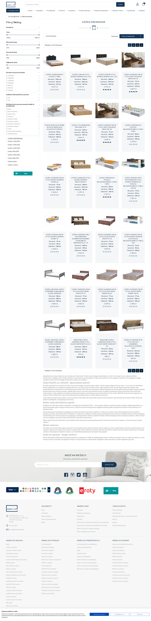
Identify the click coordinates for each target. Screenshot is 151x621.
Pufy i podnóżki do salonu (14, 572)
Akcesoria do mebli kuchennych (122, 544)
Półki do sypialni (47, 563)
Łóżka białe (12, 161)
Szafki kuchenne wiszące (120, 566)
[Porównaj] (57, 75)
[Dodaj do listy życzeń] (52, 75)
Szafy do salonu (11, 596)
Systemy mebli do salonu (14, 590)
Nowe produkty (46, 516)
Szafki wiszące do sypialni (50, 578)
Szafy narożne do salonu (14, 599)
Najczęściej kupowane (49, 519)
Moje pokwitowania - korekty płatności (124, 516)
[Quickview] (61, 75)
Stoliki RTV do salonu (13, 584)
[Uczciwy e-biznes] (70, 490)
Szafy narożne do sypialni (50, 584)
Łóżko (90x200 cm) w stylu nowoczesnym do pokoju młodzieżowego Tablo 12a (133, 239)
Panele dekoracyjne (118, 553)
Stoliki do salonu (11, 578)
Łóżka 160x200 (14, 148)
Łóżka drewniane (15, 138)
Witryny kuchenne (118, 569)
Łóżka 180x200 (14, 155)
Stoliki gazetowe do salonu (15, 581)
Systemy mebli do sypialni (50, 572)
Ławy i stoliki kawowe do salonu (16, 559)
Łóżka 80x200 (13, 158)
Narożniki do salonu (12, 566)
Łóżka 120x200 (14, 141)
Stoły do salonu (11, 587)
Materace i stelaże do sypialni (51, 559)
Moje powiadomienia (119, 525)
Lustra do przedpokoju (84, 547)
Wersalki (9, 603)
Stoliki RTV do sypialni (49, 569)
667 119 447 (13, 525)
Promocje (45, 513)
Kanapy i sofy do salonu (13, 550)
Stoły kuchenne (117, 559)
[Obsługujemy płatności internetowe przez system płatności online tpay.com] (28, 489)
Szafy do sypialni (47, 581)
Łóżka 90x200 (13, 151)
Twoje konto (119, 506)
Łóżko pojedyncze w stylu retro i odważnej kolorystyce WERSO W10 (133, 344)
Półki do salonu (11, 569)
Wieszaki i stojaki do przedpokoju (88, 569)
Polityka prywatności (83, 513)
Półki (78, 550)
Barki (8, 544)
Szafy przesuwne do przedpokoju (87, 566)
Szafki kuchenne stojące (120, 563)
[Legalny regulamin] (58, 490)
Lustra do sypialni (47, 553)
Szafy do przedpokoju (84, 556)
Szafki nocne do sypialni (49, 575)
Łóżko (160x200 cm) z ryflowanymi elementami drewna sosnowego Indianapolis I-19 (81, 239)
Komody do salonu (12, 553)
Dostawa (80, 510)
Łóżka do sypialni (47, 556)
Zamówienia (116, 513)
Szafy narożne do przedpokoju (87, 563)
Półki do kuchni (117, 556)
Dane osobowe (117, 510)
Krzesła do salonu (12, 556)
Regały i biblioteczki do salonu (16, 575)
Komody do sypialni (48, 547)
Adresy (114, 519)
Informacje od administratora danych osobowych (93, 522)
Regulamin (80, 516)
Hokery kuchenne (118, 547)
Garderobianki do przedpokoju (87, 544)
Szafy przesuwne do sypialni (51, 587)
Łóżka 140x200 (14, 145)
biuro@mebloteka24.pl (16, 529)
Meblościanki (10, 563)
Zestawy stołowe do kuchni (121, 575)
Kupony (114, 522)
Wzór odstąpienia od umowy (86, 531)
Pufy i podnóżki (46, 566)
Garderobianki (46, 544)
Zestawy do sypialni (48, 593)
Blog (43, 522)
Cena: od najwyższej (132, 36)
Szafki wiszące (81, 553)
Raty (43, 510)
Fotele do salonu (11, 547)
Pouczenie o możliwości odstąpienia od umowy (92, 525)
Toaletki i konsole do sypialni (51, 590)
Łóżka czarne (13, 165)
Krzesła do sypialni (48, 550)
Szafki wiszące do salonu (14, 593)
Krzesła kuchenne (118, 550)
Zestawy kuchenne (118, 572)
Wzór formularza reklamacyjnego (88, 528)
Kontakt (79, 519)
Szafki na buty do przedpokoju (86, 559)
